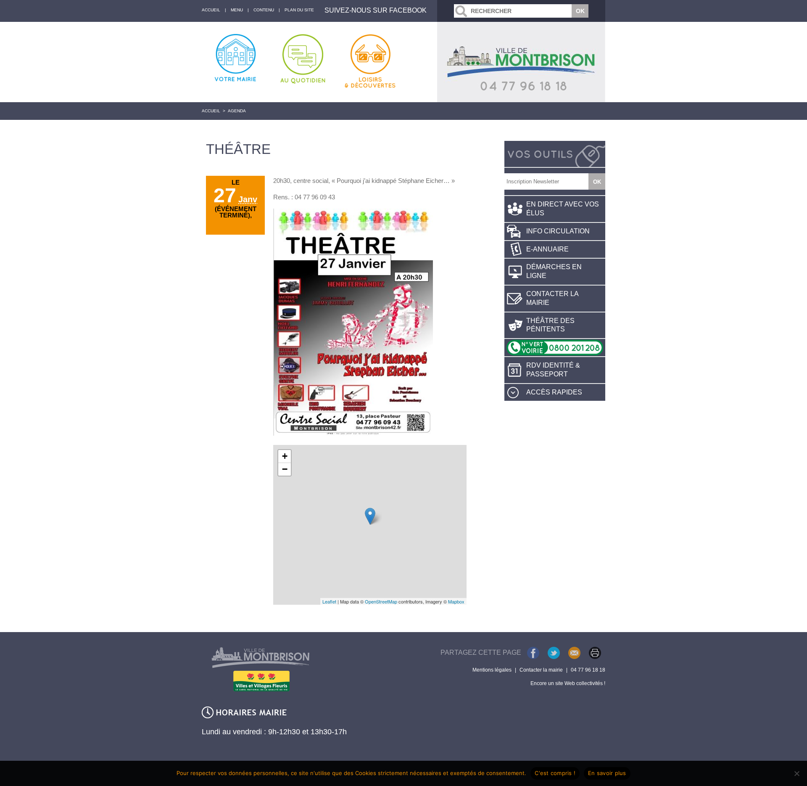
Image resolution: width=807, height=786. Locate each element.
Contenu (263, 10)
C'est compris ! (555, 773)
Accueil (211, 111)
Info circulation (558, 231)
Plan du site (299, 10)
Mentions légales (492, 670)
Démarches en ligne (554, 271)
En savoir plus (607, 773)
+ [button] (284, 456)
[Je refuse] (796, 773)
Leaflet (329, 601)
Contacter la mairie (552, 298)
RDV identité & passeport (553, 370)
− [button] (284, 469)
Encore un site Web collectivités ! (567, 683)
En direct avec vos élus (562, 209)
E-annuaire (547, 249)
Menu (237, 10)
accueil (211, 10)
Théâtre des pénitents (550, 325)
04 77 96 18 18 (588, 670)
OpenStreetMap (381, 601)
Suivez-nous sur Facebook (375, 10)
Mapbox (456, 601)
